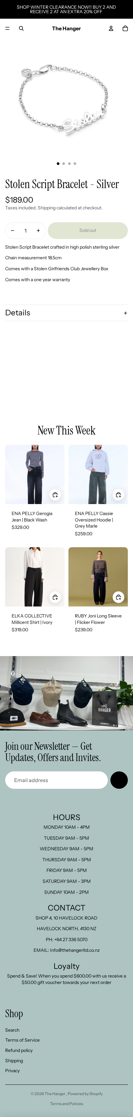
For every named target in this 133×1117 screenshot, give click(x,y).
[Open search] (21, 28)
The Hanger (55, 1093)
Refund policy (19, 1050)
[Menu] (7, 28)
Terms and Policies (66, 1103)
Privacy (12, 1071)
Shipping (14, 1061)
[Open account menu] (111, 28)
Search (12, 1030)
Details (17, 312)
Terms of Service (22, 1040)
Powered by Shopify (85, 1093)
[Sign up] (119, 780)
